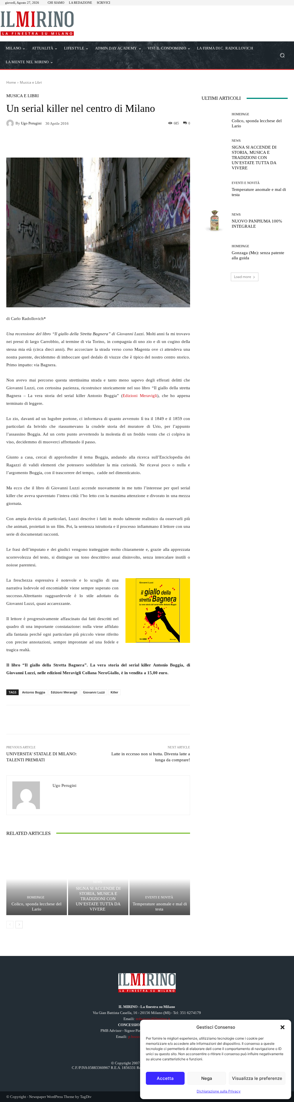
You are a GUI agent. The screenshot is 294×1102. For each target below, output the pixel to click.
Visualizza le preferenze (257, 1078)
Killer (114, 692)
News (97, 881)
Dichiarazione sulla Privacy (219, 1091)
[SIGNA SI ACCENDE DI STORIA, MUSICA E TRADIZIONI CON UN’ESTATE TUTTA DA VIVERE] (214, 152)
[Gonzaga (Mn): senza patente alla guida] (214, 252)
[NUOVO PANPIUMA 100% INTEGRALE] (214, 221)
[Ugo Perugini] (11, 123)
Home (11, 82)
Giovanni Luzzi (94, 692)
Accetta (165, 1078)
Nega (206, 1078)
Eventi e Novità (159, 897)
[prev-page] (9, 924)
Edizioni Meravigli (140, 395)
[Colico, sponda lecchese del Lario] (36, 879)
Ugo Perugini (31, 123)
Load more (242, 276)
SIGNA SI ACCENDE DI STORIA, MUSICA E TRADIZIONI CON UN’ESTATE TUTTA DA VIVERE (98, 898)
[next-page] (19, 924)
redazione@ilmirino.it (153, 1019)
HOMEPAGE (36, 897)
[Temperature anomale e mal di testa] (159, 879)
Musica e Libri (31, 82)
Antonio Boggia (33, 692)
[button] (282, 1027)
